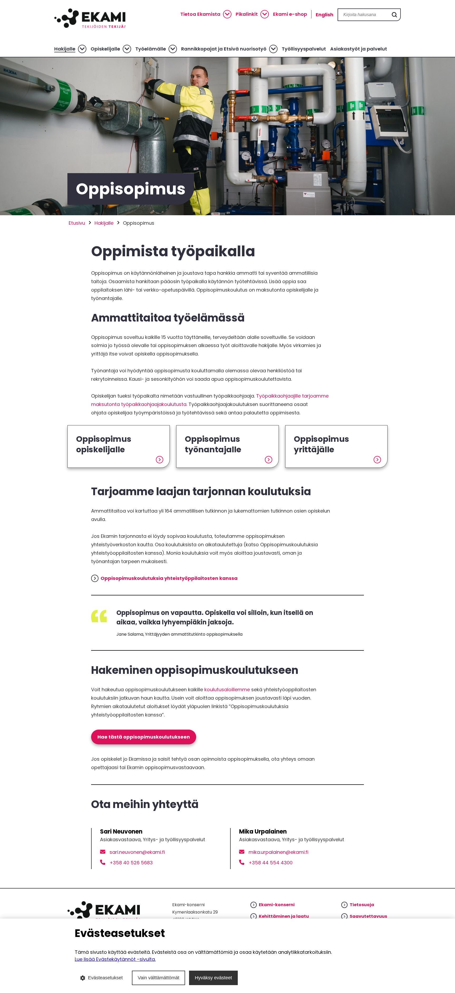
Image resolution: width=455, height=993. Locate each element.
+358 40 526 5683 (131, 862)
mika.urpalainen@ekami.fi (278, 852)
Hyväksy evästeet (213, 977)
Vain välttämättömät (158, 977)
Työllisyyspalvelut (304, 49)
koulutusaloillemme (227, 689)
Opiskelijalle (105, 49)
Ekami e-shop (290, 14)
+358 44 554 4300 (271, 862)
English (324, 14)
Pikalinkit (247, 14)
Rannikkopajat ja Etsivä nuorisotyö (223, 49)
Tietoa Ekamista (200, 14)
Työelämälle (150, 49)
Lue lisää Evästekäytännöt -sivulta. (115, 959)
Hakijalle (64, 49)
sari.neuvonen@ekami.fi (137, 852)
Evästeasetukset (105, 977)
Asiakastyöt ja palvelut (358, 49)
